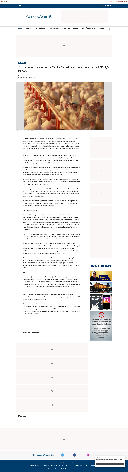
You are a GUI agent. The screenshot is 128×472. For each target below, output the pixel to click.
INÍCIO (20, 28)
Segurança (28, 28)
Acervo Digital (52, 462)
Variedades (100, 28)
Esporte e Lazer (73, 28)
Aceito (110, 464)
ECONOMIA (22, 63)
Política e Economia (41, 28)
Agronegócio (54, 28)
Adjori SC (112, 1)
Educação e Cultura (88, 28)
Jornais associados (121, 1)
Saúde (64, 28)
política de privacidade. (102, 460)
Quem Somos (76, 462)
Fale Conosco (64, 462)
